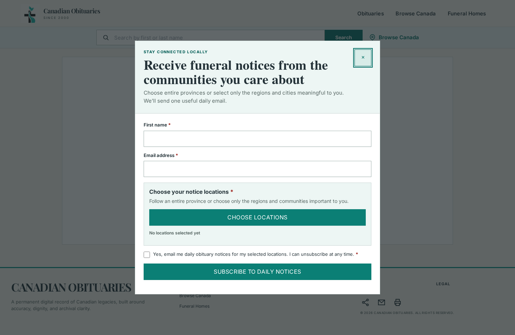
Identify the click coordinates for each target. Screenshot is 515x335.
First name (166, 125)
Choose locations (257, 217)
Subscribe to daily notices (257, 271)
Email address (170, 155)
